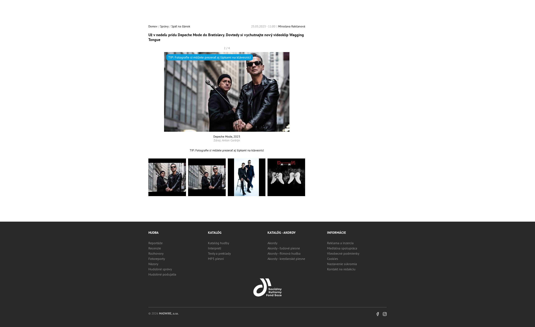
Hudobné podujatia (162, 274)
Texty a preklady (219, 253)
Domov (152, 26)
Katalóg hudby (218, 243)
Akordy (272, 243)
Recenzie (154, 248)
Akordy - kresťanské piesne (286, 259)
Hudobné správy (160, 269)
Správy (164, 26)
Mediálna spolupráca (342, 248)
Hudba (153, 232)
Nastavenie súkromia (342, 264)
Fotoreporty (156, 259)
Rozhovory (155, 253)
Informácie (336, 232)
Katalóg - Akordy (282, 232)
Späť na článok (180, 26)
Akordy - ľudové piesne (284, 248)
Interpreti (214, 248)
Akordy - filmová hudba (284, 253)
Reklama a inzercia (340, 243)
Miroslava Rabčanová (291, 26)
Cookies (332, 259)
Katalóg (215, 232)
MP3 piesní (216, 259)
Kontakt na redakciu (341, 269)
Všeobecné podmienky (343, 253)
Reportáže (155, 243)
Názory (153, 264)
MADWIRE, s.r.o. (168, 313)
